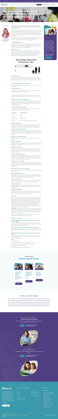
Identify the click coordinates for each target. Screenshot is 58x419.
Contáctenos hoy (14, 214)
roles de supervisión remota (15, 163)
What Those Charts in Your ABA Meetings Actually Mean (39, 273)
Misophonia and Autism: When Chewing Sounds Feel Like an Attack (28, 274)
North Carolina (15, 415)
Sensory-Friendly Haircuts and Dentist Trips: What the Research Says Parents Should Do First (18, 275)
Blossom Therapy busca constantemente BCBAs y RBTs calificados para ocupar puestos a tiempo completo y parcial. (29, 298)
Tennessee (26, 215)
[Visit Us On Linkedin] (4, 403)
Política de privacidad (47, 415)
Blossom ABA (26, 235)
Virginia (30, 215)
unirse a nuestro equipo (28, 214)
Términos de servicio (53, 415)
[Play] (26, 66)
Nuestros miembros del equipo (25, 210)
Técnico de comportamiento (15, 30)
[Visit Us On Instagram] (6, 403)
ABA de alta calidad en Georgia (19, 215)
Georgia (5, 415)
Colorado (18, 415)
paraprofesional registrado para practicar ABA (18, 53)
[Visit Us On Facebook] (2, 403)
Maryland (22, 415)
